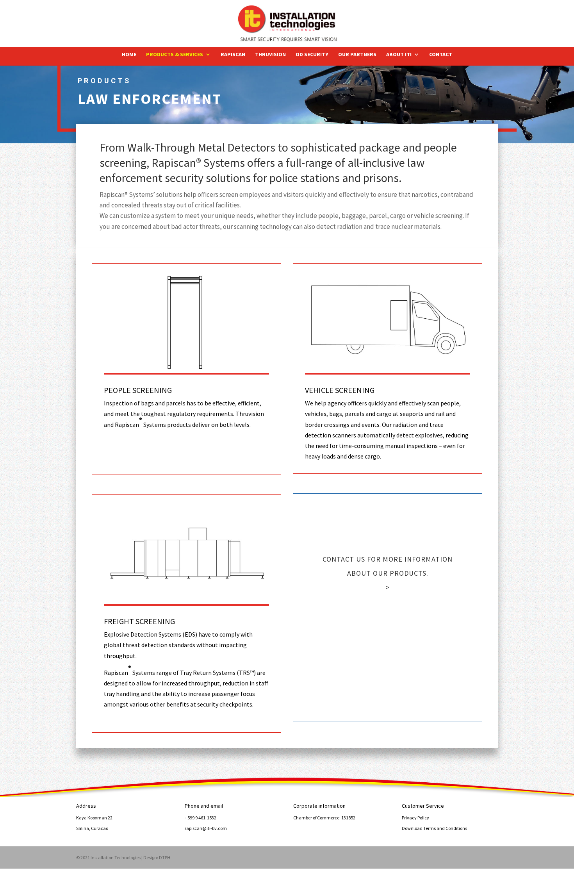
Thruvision (270, 55)
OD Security (312, 55)
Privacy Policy (415, 818)
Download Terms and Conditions (434, 828)
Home (129, 55)
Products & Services (174, 55)
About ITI (399, 55)
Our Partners (357, 55)
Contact (440, 55)
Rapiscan (233, 55)
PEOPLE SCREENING (138, 390)
